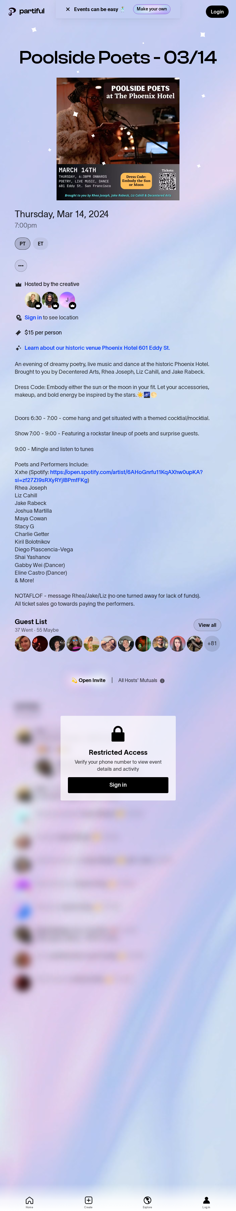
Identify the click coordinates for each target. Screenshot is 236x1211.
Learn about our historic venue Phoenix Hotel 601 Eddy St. (97, 348)
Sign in (33, 317)
